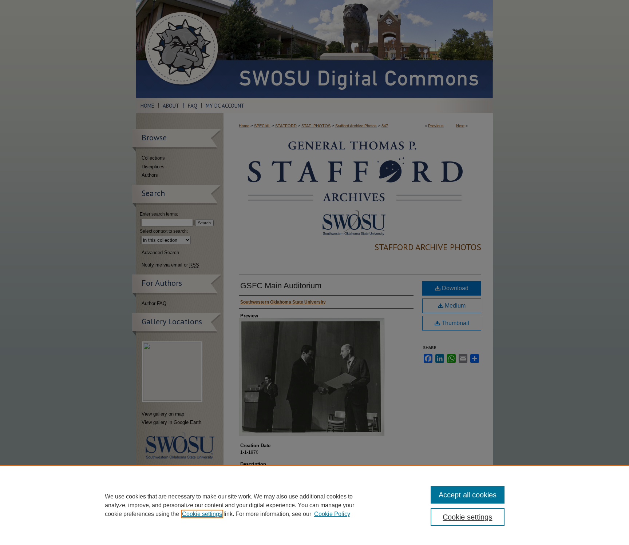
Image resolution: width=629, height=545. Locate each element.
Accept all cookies (468, 495)
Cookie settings (202, 514)
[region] (314, 505)
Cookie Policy (332, 514)
